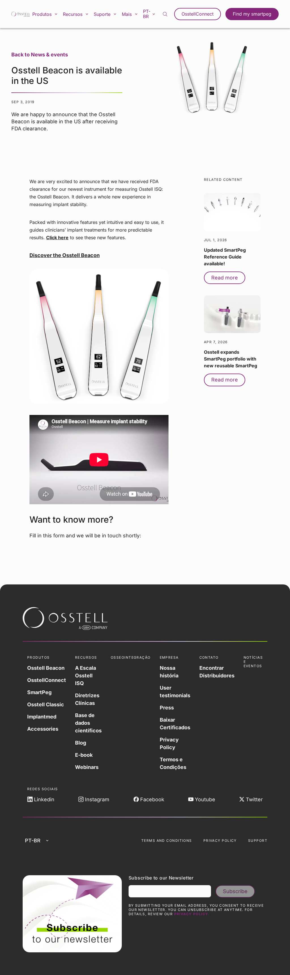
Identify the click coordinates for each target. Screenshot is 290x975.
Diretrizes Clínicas (87, 699)
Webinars (87, 767)
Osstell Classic (45, 704)
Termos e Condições (173, 763)
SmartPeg (39, 692)
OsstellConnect (198, 14)
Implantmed (41, 717)
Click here (57, 237)
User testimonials (175, 691)
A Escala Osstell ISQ (85, 675)
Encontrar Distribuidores (216, 672)
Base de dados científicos (88, 723)
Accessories (42, 729)
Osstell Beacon (46, 668)
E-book (84, 755)
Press (167, 708)
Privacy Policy (169, 743)
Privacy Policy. (192, 914)
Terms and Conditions (166, 840)
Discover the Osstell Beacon (64, 255)
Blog (80, 743)
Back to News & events (39, 55)
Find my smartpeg (252, 14)
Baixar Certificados (175, 723)
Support (257, 840)
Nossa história (169, 672)
